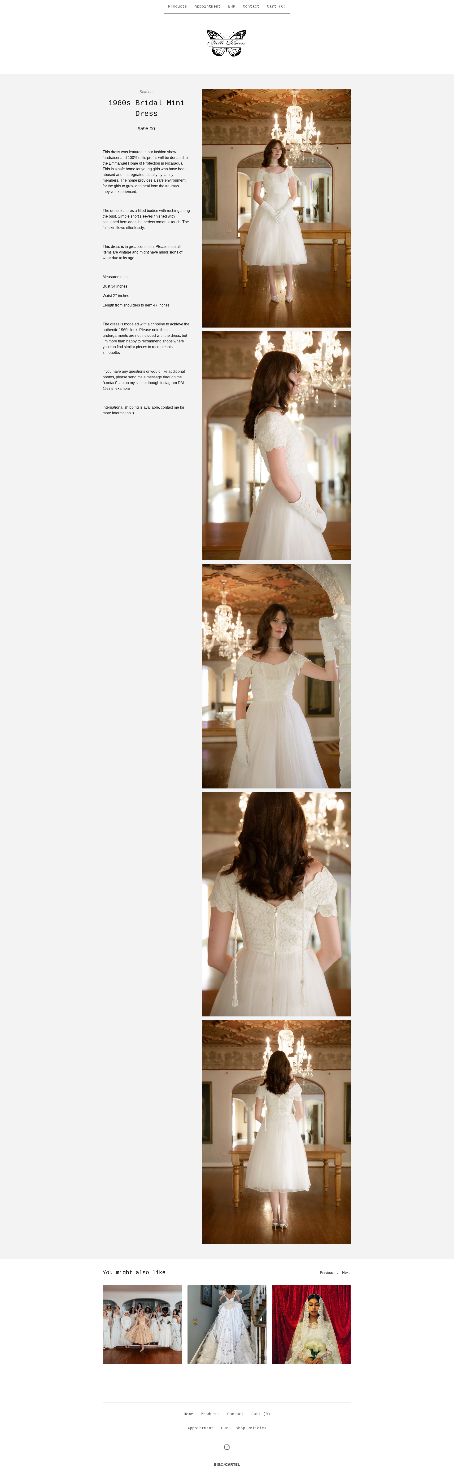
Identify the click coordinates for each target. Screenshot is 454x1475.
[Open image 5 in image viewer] (276, 1132)
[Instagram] (227, 1447)
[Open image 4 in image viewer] (276, 904)
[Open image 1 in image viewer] (276, 208)
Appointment (208, 6)
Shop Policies (251, 1428)
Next (345, 1272)
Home (188, 1414)
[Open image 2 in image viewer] (276, 445)
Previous (327, 1272)
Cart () (276, 6)
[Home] (227, 43)
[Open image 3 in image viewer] (276, 676)
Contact (251, 6)
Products (177, 6)
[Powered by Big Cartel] (227, 1464)
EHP (231, 6)
